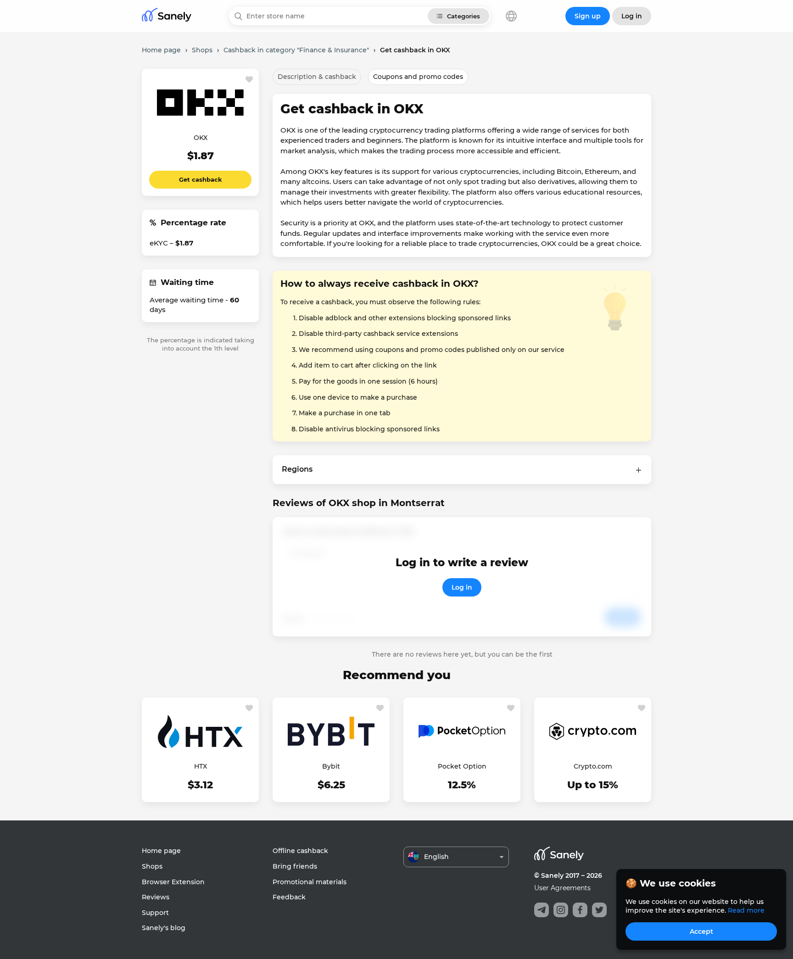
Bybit (331, 766)
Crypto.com (593, 766)
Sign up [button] (588, 16)
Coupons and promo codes (418, 76)
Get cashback (200, 179)
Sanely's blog (163, 928)
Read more (746, 910)
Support (155, 913)
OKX (200, 138)
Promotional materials (309, 882)
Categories (463, 16)
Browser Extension (173, 882)
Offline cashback (300, 851)
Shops (152, 866)
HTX (200, 766)
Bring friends (295, 866)
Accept (701, 931)
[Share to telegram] (541, 910)
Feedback (289, 897)
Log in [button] (631, 16)
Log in (462, 587)
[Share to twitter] (599, 910)
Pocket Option (462, 766)
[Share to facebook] (580, 910)
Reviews (155, 897)
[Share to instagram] (560, 910)
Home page (161, 851)
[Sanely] (166, 16)
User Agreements (562, 888)
